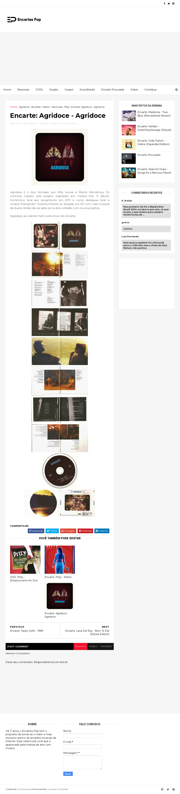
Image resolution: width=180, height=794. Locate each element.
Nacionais (23, 89)
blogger (80, 646)
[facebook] (164, 3)
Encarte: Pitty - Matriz (58, 577)
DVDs (39, 89)
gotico (126, 222)
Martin (46, 106)
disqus (93, 646)
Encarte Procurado (112, 89)
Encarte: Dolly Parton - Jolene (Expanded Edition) (153, 142)
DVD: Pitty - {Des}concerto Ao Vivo (24, 579)
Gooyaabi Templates (57, 789)
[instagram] (173, 3)
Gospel (69, 89)
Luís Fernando (130, 236)
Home (7, 89)
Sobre (134, 89)
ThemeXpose (23, 789)
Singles (53, 89)
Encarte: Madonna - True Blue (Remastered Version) (154, 114)
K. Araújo (127, 200)
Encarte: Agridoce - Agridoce (56, 615)
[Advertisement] (90, 58)
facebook (106, 646)
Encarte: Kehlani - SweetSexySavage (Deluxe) (154, 128)
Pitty (66, 106)
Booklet (36, 106)
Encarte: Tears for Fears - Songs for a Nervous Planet (154, 171)
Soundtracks (87, 89)
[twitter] (169, 3)
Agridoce (24, 106)
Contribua (150, 89)
